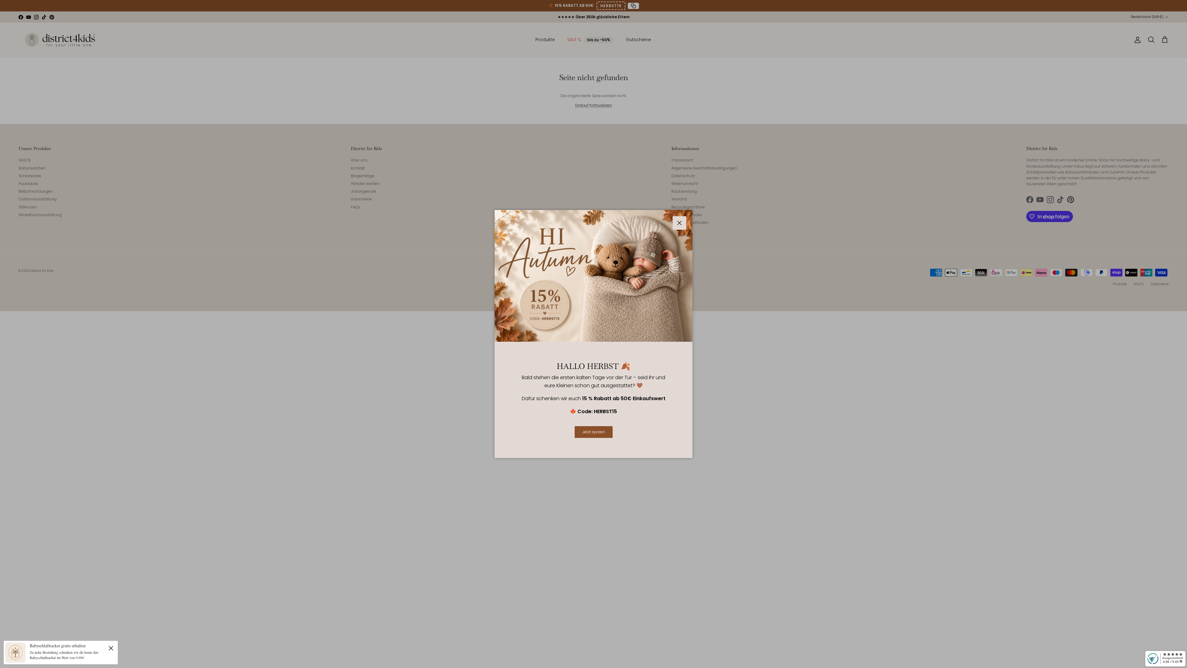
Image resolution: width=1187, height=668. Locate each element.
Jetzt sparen (593, 432)
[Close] (111, 648)
